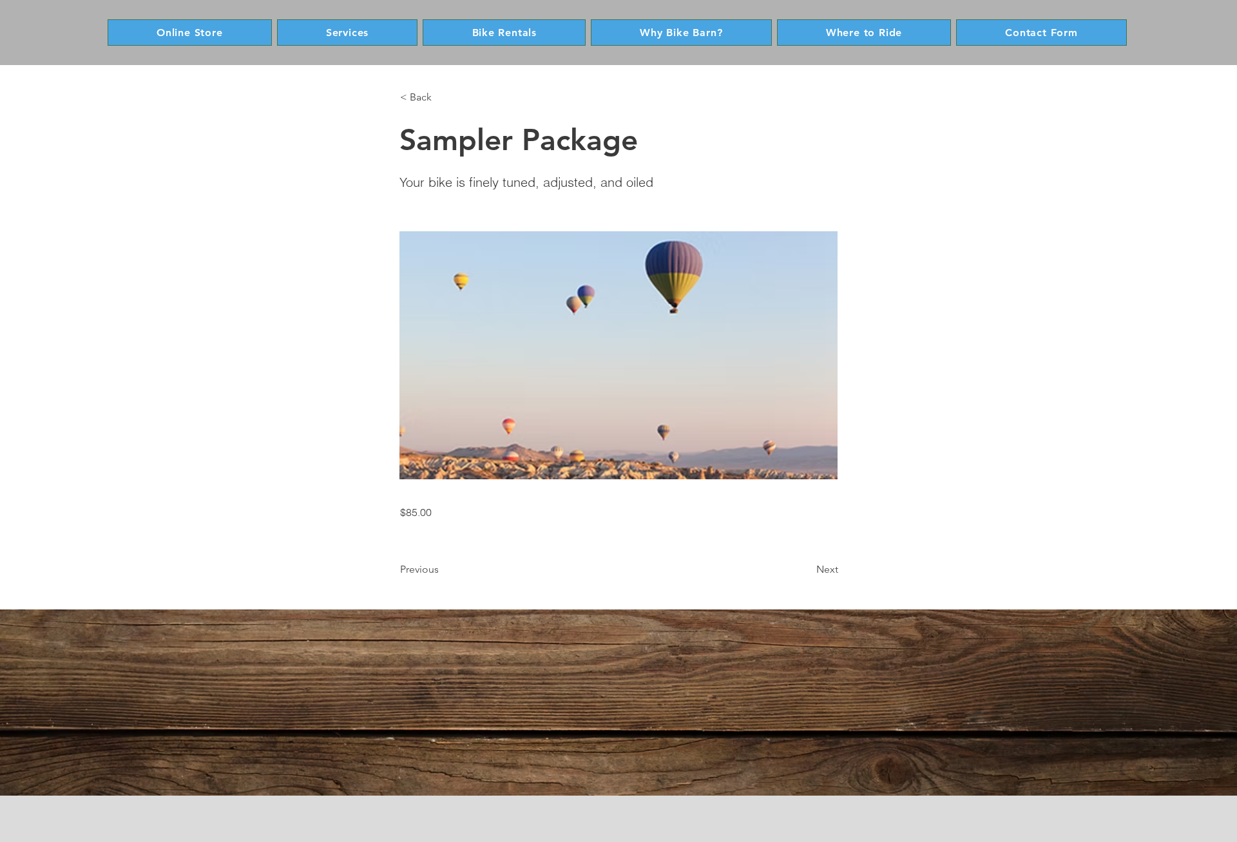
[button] (442, 97)
